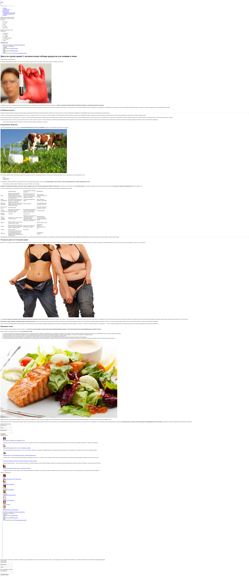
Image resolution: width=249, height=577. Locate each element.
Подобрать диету (4, 42)
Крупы (4, 483)
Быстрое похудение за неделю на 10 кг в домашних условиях (16, 468)
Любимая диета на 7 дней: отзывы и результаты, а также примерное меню (19, 455)
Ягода (4, 489)
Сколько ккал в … (7, 9)
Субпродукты (18, 479)
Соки (4, 495)
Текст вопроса (4, 570)
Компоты (12, 489)
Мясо (4, 477)
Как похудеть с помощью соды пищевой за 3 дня (14, 440)
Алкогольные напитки (11, 495)
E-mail (2, 427)
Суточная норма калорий (20, 53)
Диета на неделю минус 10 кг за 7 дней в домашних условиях (16, 447)
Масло (4, 500)
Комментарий (4, 430)
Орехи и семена (6, 504)
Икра (4, 509)
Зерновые (12, 484)
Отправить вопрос (4, 574)
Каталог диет (6, 10)
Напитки (5, 493)
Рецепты (5, 15)
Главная (5, 8)
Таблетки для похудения (8, 14)
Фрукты (5, 488)
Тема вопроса (3, 562)
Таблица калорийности (19, 44)
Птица (13, 479)
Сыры (7, 500)
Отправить (3, 434)
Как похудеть (6, 11)
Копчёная (8, 509)
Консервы (9, 479)
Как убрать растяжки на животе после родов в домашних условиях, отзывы (20, 460)
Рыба (4, 508)
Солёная (12, 509)
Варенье (8, 489)
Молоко (5, 499)
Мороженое (11, 500)
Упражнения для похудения (9, 12)
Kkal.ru (2, 2)
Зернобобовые (6, 484)
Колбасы (5, 479)
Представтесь (3, 425)
